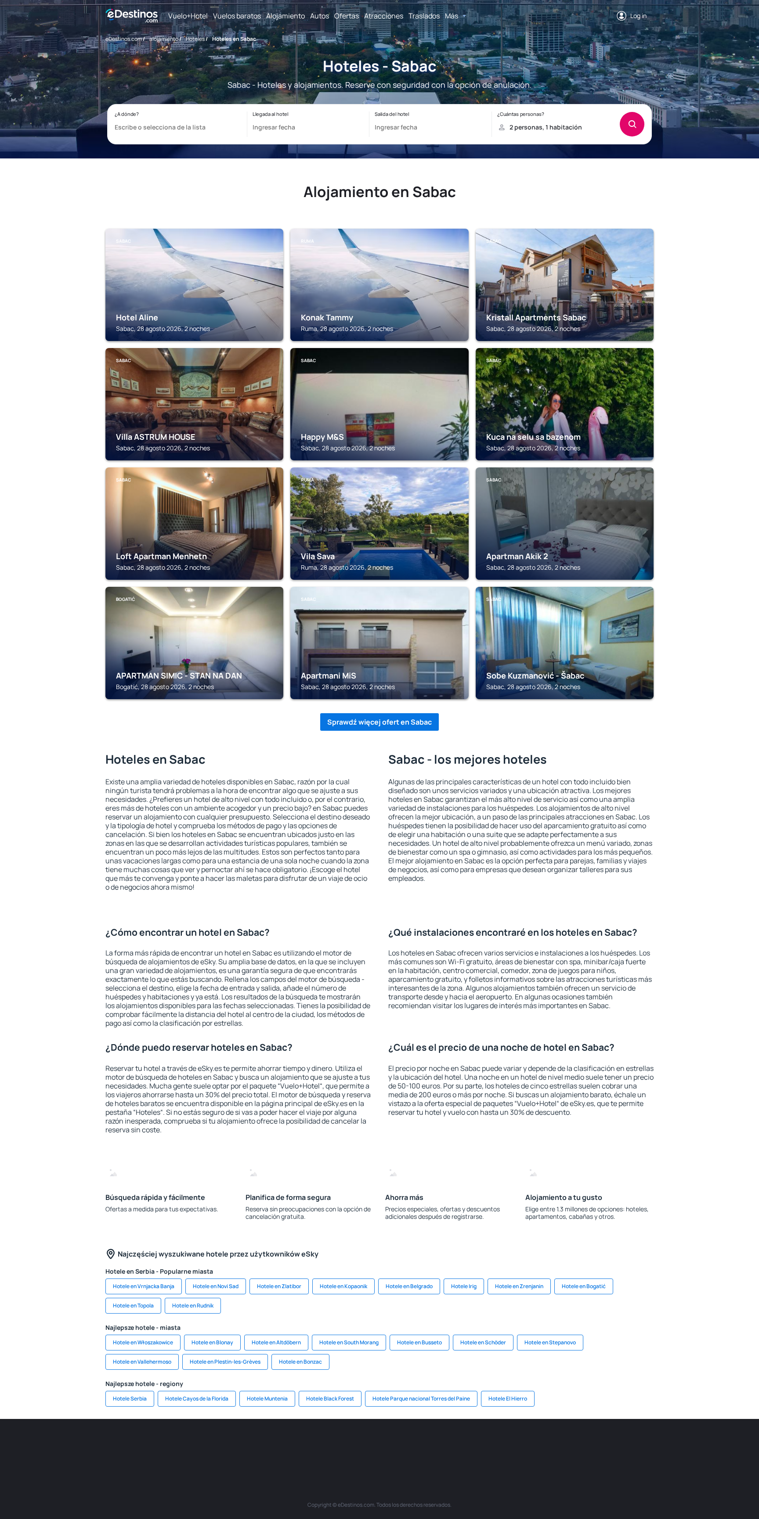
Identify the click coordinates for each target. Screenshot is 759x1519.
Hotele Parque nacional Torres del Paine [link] (421, 1398)
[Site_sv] (498, 1445)
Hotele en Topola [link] (133, 1305)
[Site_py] (603, 1445)
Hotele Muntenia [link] (267, 1398)
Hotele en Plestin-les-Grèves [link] (225, 1361)
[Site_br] (155, 1445)
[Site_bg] (208, 1445)
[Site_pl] (234, 1445)
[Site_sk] (366, 1445)
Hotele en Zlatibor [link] (279, 1286)
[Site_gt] (550, 1445)
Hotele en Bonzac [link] (300, 1361)
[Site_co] (419, 1445)
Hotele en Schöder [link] (483, 1342)
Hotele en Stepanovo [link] (550, 1342)
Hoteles (195, 39)
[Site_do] (445, 1445)
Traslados (424, 16)
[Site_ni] (524, 1445)
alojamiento (163, 39)
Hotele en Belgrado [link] (409, 1286)
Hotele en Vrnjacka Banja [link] (143, 1286)
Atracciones (383, 16)
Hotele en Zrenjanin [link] (519, 1286)
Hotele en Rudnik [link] (192, 1305)
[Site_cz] (313, 1445)
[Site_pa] (471, 1445)
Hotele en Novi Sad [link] (216, 1286)
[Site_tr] (287, 1445)
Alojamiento (285, 16)
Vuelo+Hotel (188, 16)
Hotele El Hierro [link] (507, 1398)
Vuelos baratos (237, 16)
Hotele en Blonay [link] (212, 1342)
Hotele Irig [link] (464, 1286)
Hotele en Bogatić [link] (584, 1286)
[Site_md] (340, 1445)
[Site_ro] (181, 1445)
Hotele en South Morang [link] (349, 1342)
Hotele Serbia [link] (130, 1398)
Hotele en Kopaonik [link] (343, 1286)
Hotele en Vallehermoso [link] (142, 1361)
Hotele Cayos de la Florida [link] (196, 1398)
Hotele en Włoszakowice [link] (143, 1342)
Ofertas (346, 16)
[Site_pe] (260, 1445)
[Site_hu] (392, 1445)
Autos (319, 16)
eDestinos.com (123, 39)
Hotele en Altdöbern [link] (276, 1342)
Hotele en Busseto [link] (419, 1342)
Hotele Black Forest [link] (330, 1398)
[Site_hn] (577, 1445)
